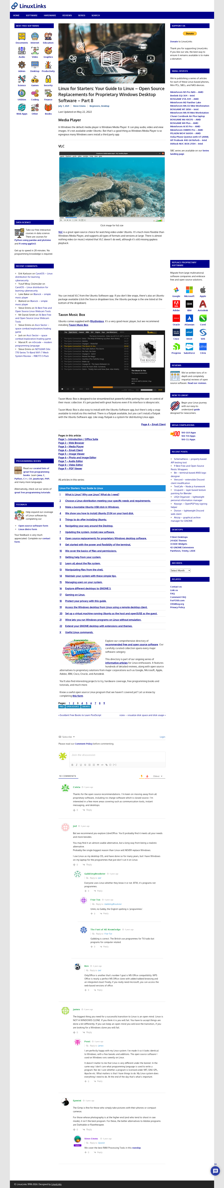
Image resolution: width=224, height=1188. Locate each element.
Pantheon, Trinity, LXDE (182, 550)
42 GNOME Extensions (182, 547)
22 (61, 626)
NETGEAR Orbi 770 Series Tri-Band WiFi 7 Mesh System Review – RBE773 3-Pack (32, 352)
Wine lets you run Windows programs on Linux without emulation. (103, 619)
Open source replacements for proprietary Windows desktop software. (106, 538)
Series (81, 15)
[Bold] (72, 765)
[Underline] (81, 765)
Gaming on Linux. (75, 594)
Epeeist (101, 1143)
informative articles (116, 662)
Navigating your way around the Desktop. (89, 525)
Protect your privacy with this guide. (86, 600)
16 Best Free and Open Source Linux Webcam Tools (33, 318)
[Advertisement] (112, 270)
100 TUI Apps (188, 435)
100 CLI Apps (188, 439)
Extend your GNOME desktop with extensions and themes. (99, 626)
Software (31, 15)
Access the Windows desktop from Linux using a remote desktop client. (106, 607)
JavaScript (38, 478)
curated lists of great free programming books (36, 472)
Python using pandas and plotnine (32, 240)
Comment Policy (83, 743)
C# (30, 478)
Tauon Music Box (78, 324)
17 (61, 594)
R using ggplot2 (27, 243)
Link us (174, 590)
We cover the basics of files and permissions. (91, 550)
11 (60, 557)
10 (61, 550)
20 (61, 613)
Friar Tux (108, 933)
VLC (60, 232)
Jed (99, 878)
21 (61, 619)
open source (72, 706)
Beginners (95, 106)
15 (61, 582)
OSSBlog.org (177, 603)
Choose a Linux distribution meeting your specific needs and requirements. (108, 500)
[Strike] (85, 765)
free (61, 706)
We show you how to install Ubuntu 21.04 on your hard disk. (99, 513)
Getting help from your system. (83, 557)
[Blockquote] (98, 765)
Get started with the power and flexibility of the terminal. (98, 544)
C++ (25, 478)
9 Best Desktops (179, 537)
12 (61, 563)
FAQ (172, 593)
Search (96, 15)
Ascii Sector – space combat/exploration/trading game (33, 328)
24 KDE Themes (178, 540)
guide (197, 409)
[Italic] (77, 765)
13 (61, 569)
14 (61, 575)
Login (162, 737)
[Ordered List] (89, 765)
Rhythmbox (97, 321)
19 (61, 607)
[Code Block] (102, 765)
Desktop (105, 106)
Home (16, 15)
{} (110, 764)
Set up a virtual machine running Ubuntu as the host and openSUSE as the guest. (111, 613)
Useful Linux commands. (79, 632)
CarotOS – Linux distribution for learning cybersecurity (34, 277)
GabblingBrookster (113, 904)
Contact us (176, 586)
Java (39, 475)
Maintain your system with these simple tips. (91, 575)
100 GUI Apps (188, 432)
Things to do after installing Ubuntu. (86, 519)
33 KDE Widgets (178, 543)
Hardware (50, 15)
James (100, 1045)
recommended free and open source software (131, 644)
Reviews (67, 15)
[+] (114, 764)
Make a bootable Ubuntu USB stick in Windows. (92, 507)
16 (61, 588)
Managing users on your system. (84, 582)
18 (61, 600)
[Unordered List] (94, 765)
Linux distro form (27, 529)
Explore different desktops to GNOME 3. (88, 588)
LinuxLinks (56, 1184)
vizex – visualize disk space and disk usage (141, 715)
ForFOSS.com (177, 600)
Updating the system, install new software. (90, 532)
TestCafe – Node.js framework (189, 486)
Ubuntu (86, 706)
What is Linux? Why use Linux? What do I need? (92, 494)
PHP (47, 478)
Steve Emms (79, 106)
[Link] (106, 765)
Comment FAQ (178, 597)
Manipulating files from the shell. (84, 569)
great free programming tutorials (32, 492)
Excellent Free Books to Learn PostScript (80, 715)
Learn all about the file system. (83, 563)
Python (18, 478)
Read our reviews (197, 383)
